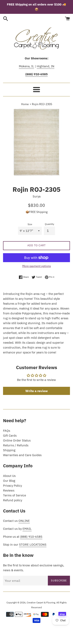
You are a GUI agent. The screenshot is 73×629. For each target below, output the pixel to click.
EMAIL (27, 529)
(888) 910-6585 (31, 537)
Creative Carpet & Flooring (41, 602)
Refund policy (12, 500)
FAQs (6, 431)
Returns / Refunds (15, 445)
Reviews (8, 490)
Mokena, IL (26, 66)
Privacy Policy (12, 485)
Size (30, 224)
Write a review (36, 391)
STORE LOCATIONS (32, 544)
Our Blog (9, 481)
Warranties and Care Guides (22, 455)
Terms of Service (14, 495)
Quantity (49, 224)
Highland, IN (45, 66)
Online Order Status (17, 440)
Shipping (9, 450)
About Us (9, 476)
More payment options (36, 266)
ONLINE (24, 521)
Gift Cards (10, 435)
